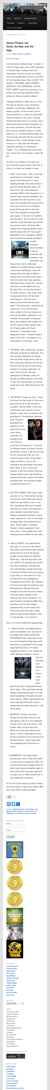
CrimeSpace (10, 1071)
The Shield (18, 813)
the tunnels (26, 813)
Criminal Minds (11, 1076)
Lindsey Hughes (11, 983)
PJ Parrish (9, 990)
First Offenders (11, 1086)
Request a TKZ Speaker (14, 28)
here (38, 663)
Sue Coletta (10, 973)
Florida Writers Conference (15, 1088)
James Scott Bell (12, 966)
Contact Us (21, 23)
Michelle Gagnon (14, 58)
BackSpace (10, 1069)
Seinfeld (20, 811)
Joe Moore (27, 54)
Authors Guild (10, 1066)
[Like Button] (9, 797)
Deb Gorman (10, 980)
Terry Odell (10, 988)
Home (9, 18)
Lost (36, 809)
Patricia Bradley (11, 968)
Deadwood (16, 809)
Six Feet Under (29, 811)
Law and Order (29, 809)
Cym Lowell (10, 1078)
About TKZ (17, 18)
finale (22, 809)
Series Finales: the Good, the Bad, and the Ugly (19, 46)
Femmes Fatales (11, 1083)
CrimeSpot (9, 1074)
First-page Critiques (30, 18)
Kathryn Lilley (11, 985)
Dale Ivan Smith (11, 992)
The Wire (33, 813)
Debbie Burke (10, 971)
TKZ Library (10, 23)
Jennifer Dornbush (12, 978)
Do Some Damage (12, 1081)
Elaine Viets (10, 995)
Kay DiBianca (10, 976)
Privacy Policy (32, 23)
